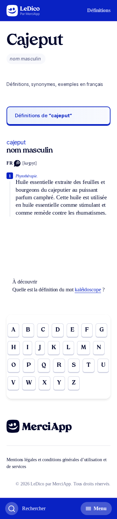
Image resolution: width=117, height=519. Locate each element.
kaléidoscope (88, 289)
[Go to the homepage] (23, 10)
